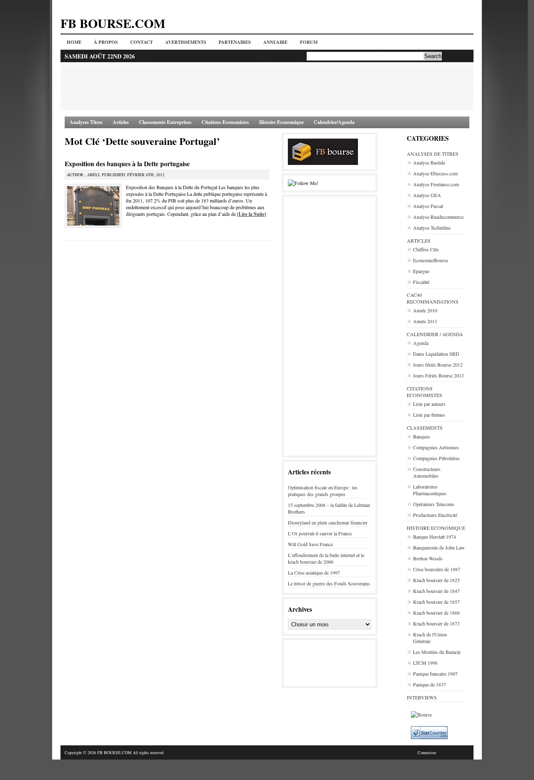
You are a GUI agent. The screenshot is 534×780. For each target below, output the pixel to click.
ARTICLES (419, 240)
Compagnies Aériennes (436, 447)
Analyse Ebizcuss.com (435, 173)
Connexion (427, 752)
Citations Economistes (225, 122)
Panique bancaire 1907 (435, 673)
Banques (421, 436)
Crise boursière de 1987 (436, 569)
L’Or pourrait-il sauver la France (320, 533)
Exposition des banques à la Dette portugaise (127, 163)
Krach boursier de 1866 (436, 612)
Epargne (421, 271)
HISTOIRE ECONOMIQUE (436, 527)
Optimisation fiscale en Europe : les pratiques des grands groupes (323, 490)
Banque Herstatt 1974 (434, 536)
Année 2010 (425, 310)
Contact (141, 42)
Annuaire (275, 42)
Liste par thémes (429, 414)
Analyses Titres (86, 122)
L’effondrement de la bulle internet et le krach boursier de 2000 (326, 558)
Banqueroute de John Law (439, 547)
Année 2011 (425, 321)
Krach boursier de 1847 (436, 591)
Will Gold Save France (310, 544)
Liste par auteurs (429, 403)
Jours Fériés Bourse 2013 (438, 375)
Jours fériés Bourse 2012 (438, 364)
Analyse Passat (428, 206)
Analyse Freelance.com (436, 184)
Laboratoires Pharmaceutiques (429, 489)
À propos (106, 42)
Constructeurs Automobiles (427, 472)
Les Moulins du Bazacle (437, 651)
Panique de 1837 (429, 684)
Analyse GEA (427, 195)
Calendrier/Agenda (334, 122)
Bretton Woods (428, 558)
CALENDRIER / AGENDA (435, 334)
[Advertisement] (267, 87)
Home (74, 42)
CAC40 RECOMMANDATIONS (432, 298)
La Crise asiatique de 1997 (314, 572)
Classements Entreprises (165, 122)
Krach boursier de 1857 (436, 601)
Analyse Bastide (429, 162)
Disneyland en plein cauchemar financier (328, 522)
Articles (121, 122)
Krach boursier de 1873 (436, 623)
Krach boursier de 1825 (436, 580)
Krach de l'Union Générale (430, 637)
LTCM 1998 (425, 662)
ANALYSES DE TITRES (432, 153)
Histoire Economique (281, 122)
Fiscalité (421, 282)
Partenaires (235, 42)
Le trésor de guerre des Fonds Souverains (329, 583)
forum (308, 42)
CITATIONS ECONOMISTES (424, 391)
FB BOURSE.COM (112, 23)
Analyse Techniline (432, 227)
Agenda (420, 342)
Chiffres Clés (426, 249)
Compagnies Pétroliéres (436, 458)
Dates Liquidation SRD (436, 353)
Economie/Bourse (430, 260)
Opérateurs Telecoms (433, 504)
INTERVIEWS (422, 697)
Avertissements (185, 42)
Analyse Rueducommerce (438, 216)
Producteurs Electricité (435, 515)
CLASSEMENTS (425, 427)
